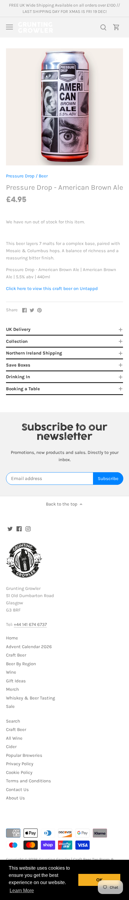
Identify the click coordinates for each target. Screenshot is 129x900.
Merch (12, 689)
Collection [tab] (17, 341)
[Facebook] (19, 528)
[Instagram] (28, 528)
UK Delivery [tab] (18, 329)
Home (12, 638)
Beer (43, 176)
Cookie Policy (19, 772)
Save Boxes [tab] (18, 365)
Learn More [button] (22, 890)
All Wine (14, 738)
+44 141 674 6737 (30, 624)
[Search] (103, 27)
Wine (11, 672)
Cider (11, 746)
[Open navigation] (9, 27)
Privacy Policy (19, 763)
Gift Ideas (16, 681)
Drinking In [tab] (18, 376)
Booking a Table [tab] (23, 388)
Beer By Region (21, 663)
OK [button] (99, 879)
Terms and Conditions (28, 781)
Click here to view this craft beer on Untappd (52, 288)
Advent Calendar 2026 (29, 646)
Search (13, 721)
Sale (10, 706)
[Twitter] (10, 528)
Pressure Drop (20, 176)
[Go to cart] (116, 27)
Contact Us (17, 789)
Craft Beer (16, 655)
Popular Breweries (24, 755)
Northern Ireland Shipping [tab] (34, 353)
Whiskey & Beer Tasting (30, 698)
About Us (15, 798)
